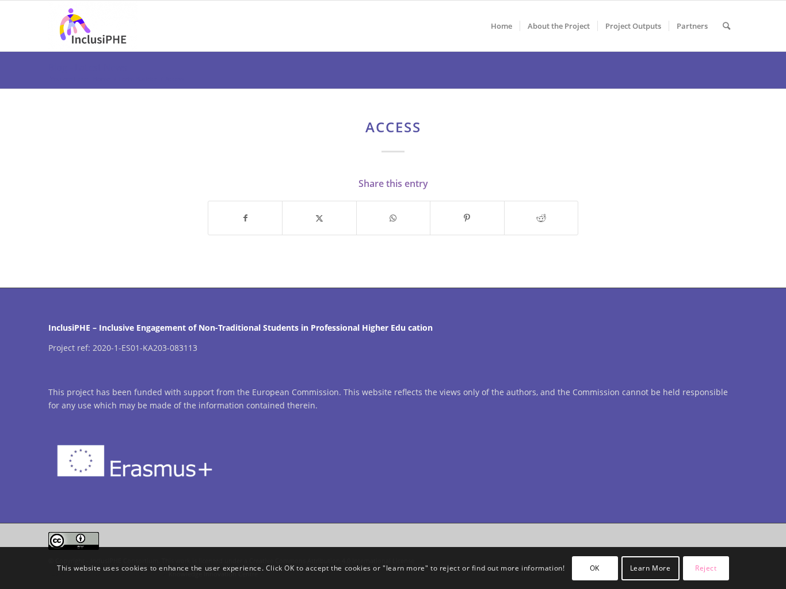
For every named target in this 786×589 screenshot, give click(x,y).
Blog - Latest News (87, 67)
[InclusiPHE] (92, 26)
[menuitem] (501, 26)
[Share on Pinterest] (466, 218)
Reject (706, 567)
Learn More (650, 567)
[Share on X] (319, 218)
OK (595, 567)
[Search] (726, 26)
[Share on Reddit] (541, 218)
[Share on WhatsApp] (393, 218)
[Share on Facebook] (245, 218)
